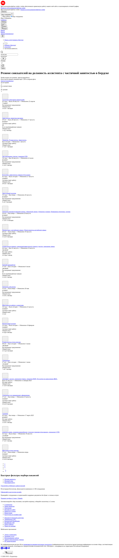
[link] (4, 26)
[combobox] (9, 54)
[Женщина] (5, 96)
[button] (3, 30)
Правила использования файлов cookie (32, 9)
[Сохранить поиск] (2, 65)
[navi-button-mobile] (2, 36)
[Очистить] (3, 58)
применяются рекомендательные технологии (37, 544)
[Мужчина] (5, 136)
